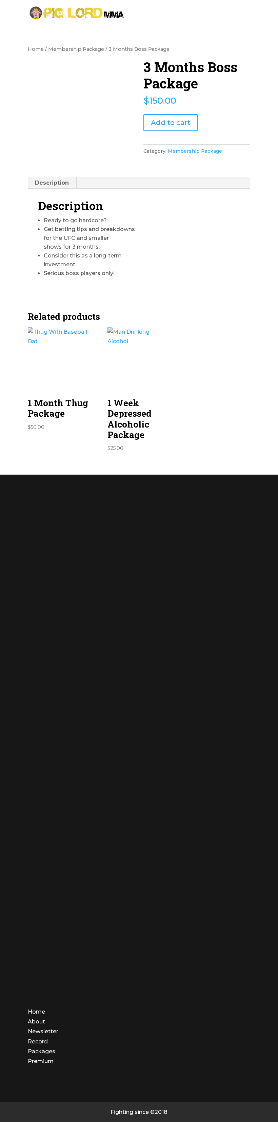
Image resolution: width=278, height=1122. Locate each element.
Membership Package (76, 49)
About (36, 1021)
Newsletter (43, 1031)
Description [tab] (52, 183)
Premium (41, 1061)
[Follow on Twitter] (49, 1083)
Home (36, 49)
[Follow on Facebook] (34, 1083)
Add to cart (170, 123)
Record (38, 1041)
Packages (41, 1051)
